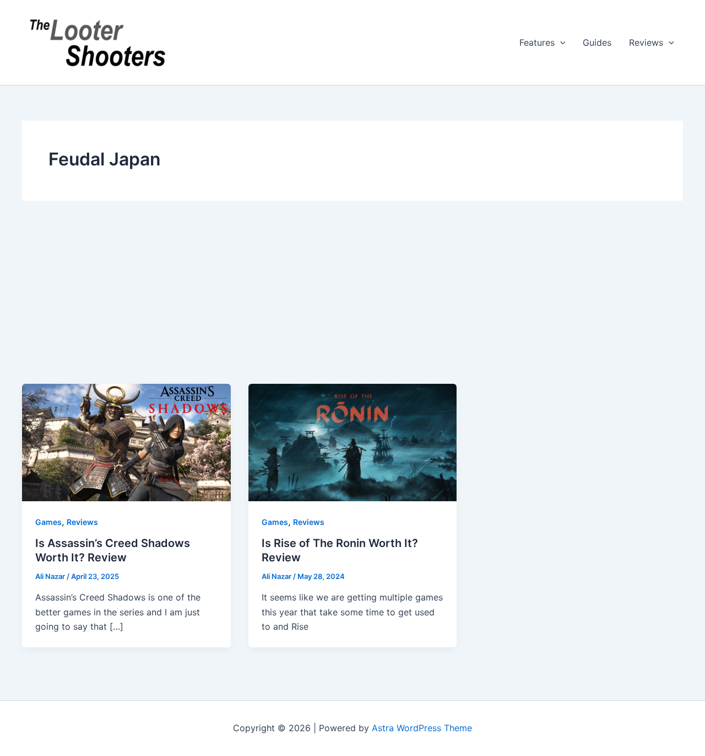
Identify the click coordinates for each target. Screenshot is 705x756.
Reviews (646, 42)
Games (48, 522)
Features (537, 42)
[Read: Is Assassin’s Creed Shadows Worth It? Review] (126, 441)
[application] (560, 42)
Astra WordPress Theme (422, 727)
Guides (597, 42)
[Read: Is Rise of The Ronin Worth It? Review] (352, 441)
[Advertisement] (352, 301)
